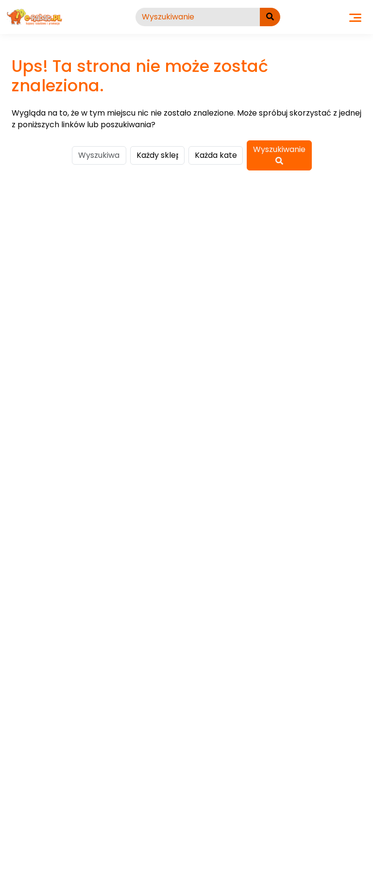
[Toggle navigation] (355, 17)
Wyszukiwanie (279, 149)
